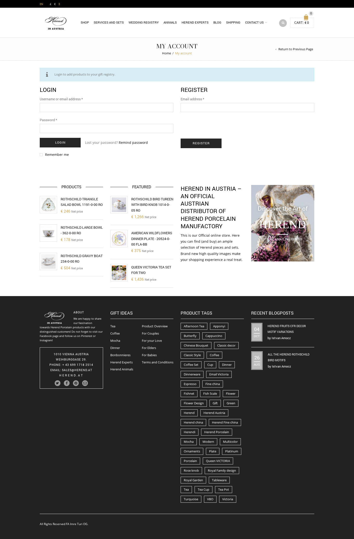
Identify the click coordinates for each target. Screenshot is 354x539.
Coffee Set (191, 364)
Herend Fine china (225, 422)
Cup (210, 364)
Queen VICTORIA (218, 461)
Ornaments (192, 451)
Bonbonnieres (120, 355)
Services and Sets (109, 22)
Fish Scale (210, 393)
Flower (231, 393)
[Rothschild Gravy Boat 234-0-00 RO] (48, 261)
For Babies (149, 355)
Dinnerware (192, 374)
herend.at (71, 375)
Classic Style (192, 355)
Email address (192, 99)
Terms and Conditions (157, 362)
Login (60, 142)
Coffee (115, 333)
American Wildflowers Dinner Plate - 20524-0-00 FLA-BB (151, 239)
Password (48, 120)
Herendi (189, 432)
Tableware (219, 480)
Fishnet (189, 393)
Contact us (254, 22)
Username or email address (61, 99)
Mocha (115, 340)
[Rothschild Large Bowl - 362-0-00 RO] (48, 233)
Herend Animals (121, 369)
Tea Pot (223, 489)
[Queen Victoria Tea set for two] (119, 272)
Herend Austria (214, 413)
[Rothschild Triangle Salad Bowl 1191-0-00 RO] (48, 204)
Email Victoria (219, 374)
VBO (210, 499)
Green (231, 403)
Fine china (212, 384)
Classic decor (226, 345)
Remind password (133, 142)
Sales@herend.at (77, 370)
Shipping (233, 22)
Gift (215, 403)
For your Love (152, 340)
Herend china (193, 422)
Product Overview (155, 326)
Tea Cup (203, 489)
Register (201, 143)
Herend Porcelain (216, 432)
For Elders (149, 348)
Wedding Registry (144, 22)
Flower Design (194, 403)
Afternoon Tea (194, 326)
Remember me (57, 154)
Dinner (115, 348)
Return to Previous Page (295, 49)
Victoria (227, 499)
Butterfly (190, 336)
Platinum (231, 451)
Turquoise (191, 499)
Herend (189, 413)
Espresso (190, 384)
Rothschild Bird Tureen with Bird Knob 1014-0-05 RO (152, 205)
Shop (85, 22)
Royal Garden (193, 480)
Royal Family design (222, 470)
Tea (112, 326)
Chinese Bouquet (196, 345)
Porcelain (190, 461)
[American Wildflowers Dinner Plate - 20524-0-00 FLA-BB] (119, 238)
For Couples (150, 333)
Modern (208, 441)
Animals (170, 22)
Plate (212, 451)
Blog (217, 22)
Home (166, 53)
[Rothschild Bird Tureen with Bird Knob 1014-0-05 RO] (119, 204)
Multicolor (230, 441)
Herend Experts (195, 22)
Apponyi (219, 326)
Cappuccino (213, 336)
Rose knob (191, 470)
